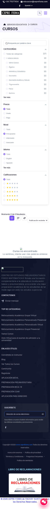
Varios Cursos (14, 63)
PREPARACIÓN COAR (10, 391)
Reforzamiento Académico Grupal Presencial (20, 329)
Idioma (7, 149)
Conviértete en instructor (11, 355)
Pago (8, 118)
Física (11, 89)
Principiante (10, 134)
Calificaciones (10, 175)
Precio (6, 104)
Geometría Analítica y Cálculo (19, 80)
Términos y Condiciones (14, 456)
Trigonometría (14, 84)
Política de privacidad (33, 452)
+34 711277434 (12, 1)
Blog (3, 359)
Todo (8, 109)
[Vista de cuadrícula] (11, 218)
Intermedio (10, 138)
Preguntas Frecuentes (34, 456)
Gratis (8, 113)
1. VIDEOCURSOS (12, 58)
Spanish (9, 163)
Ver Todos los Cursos (10, 364)
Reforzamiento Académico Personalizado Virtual (22, 324)
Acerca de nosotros (15, 452)
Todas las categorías (14, 54)
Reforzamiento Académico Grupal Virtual (18, 315)
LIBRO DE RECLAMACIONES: (25, 469)
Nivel (6, 125)
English (9, 158)
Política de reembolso (25, 460)
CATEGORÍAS (10, 49)
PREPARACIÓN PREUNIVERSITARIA (16, 382)
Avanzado (10, 142)
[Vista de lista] (18, 218)
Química (12, 93)
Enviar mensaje (11, 301)
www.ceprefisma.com (24, 445)
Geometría (12, 76)
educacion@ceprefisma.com (35, 1)
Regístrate (5, 373)
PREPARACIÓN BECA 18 (11, 387)
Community (6, 369)
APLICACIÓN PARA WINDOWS (14, 396)
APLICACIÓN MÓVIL (10, 378)
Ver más (7, 97)
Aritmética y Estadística (17, 71)
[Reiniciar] (24, 218)
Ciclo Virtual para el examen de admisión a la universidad (20, 339)
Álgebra (11, 67)
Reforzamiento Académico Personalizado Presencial (23, 320)
